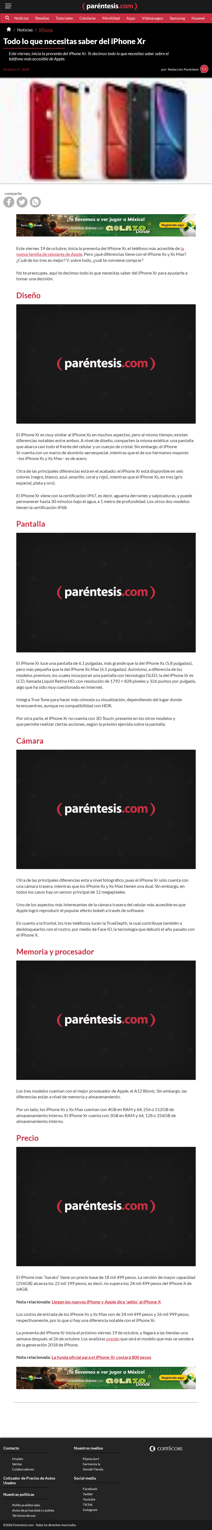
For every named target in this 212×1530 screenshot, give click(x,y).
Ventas (17, 1464)
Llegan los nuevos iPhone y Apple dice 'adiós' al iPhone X (106, 1301)
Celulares (88, 18)
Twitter (88, 1494)
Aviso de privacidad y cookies (33, 1510)
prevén (113, 1338)
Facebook (90, 1489)
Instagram (90, 1510)
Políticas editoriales (26, 1505)
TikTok (87, 1504)
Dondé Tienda (93, 1469)
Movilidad (111, 18)
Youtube (89, 1499)
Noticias (21, 18)
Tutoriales (64, 18)
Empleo (17, 1459)
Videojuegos (152, 18)
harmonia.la (91, 1464)
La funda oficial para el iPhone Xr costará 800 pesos (101, 1357)
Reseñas (42, 18)
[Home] (9, 30)
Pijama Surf (91, 1459)
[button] (7, 18)
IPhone (46, 29)
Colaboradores (23, 1469)
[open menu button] (8, 6)
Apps (130, 18)
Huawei (198, 18)
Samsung (177, 18)
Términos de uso (24, 1515)
